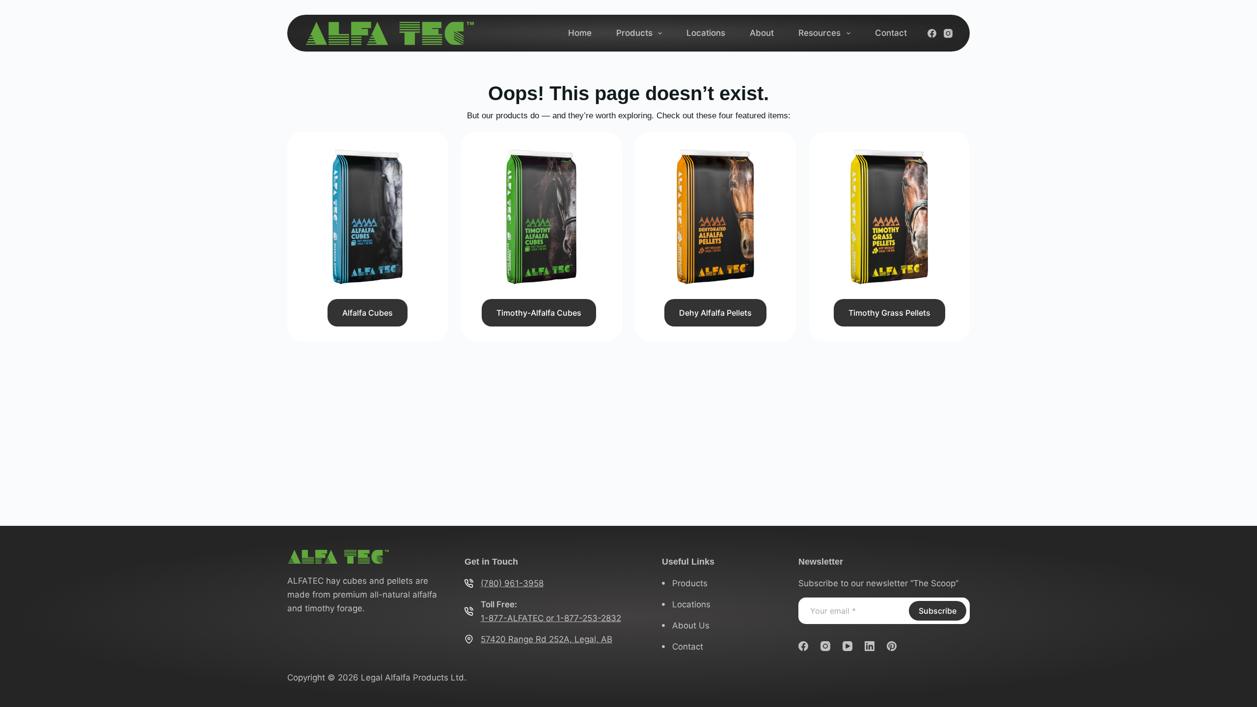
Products (634, 33)
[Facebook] (932, 33)
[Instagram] (948, 33)
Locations (705, 33)
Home (580, 33)
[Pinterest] (892, 646)
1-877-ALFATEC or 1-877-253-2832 (551, 618)
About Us (691, 625)
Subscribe (937, 611)
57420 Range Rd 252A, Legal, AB (546, 639)
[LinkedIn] (869, 646)
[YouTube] (847, 646)
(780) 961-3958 (512, 583)
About (762, 33)
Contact (891, 33)
